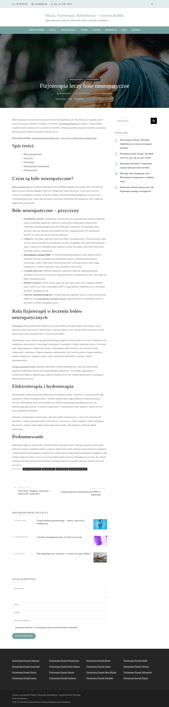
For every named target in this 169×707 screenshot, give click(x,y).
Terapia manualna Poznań (23, 366)
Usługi (52, 30)
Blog (124, 30)
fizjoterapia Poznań (77, 469)
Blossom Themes (41, 702)
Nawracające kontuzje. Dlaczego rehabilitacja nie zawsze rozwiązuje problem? (136, 144)
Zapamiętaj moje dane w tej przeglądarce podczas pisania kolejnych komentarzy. (46, 627)
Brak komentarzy (104, 93)
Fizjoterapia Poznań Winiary (136, 666)
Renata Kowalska (65, 93)
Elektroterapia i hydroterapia (36, 166)
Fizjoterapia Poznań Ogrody (61, 672)
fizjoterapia (62, 469)
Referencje (111, 30)
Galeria (96, 30)
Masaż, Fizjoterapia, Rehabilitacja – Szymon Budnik (85, 15)
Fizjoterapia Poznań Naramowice (64, 660)
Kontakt (136, 30)
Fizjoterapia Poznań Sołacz (98, 666)
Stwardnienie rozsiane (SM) (37, 254)
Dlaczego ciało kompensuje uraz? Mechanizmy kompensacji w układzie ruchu (137, 177)
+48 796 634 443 (21, 4)
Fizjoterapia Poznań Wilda (135, 660)
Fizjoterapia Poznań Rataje (98, 660)
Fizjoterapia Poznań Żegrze (136, 678)
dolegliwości (48, 469)
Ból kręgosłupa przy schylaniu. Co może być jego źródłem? (64, 553)
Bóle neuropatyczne (33, 154)
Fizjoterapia (92, 79)
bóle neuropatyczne (32, 469)
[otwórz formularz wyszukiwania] (152, 4)
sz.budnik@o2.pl (41, 4)
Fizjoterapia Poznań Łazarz (24, 678)
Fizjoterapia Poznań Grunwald (25, 666)
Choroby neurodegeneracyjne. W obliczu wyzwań (59, 537)
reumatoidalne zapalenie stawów (51, 298)
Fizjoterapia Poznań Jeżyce (24, 672)
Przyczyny (28, 158)
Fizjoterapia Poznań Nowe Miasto (64, 666)
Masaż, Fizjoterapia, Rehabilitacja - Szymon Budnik (51, 695)
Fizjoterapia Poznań (68, 123)
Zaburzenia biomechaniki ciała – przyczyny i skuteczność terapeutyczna (64, 138)
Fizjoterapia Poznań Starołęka (99, 678)
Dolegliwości (68, 30)
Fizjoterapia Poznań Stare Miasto (101, 672)
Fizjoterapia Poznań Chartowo (25, 660)
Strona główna (36, 30)
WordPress (66, 702)
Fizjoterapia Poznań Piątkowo (62, 678)
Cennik (84, 30)
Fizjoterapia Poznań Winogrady (138, 672)
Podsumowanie (30, 170)
